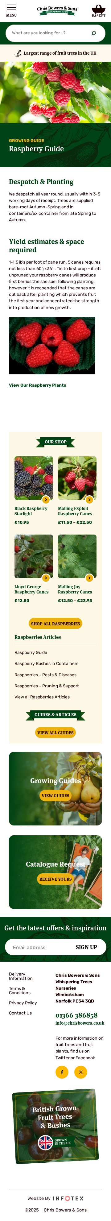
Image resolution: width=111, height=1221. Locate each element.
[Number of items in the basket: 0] (98, 11)
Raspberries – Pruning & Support (46, 686)
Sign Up (86, 947)
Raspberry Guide (30, 653)
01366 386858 (77, 1014)
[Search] (94, 33)
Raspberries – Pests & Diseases (45, 675)
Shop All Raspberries (55, 623)
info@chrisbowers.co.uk (80, 1023)
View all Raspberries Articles (42, 697)
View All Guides (55, 732)
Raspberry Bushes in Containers (46, 664)
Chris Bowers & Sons (65, 1210)
